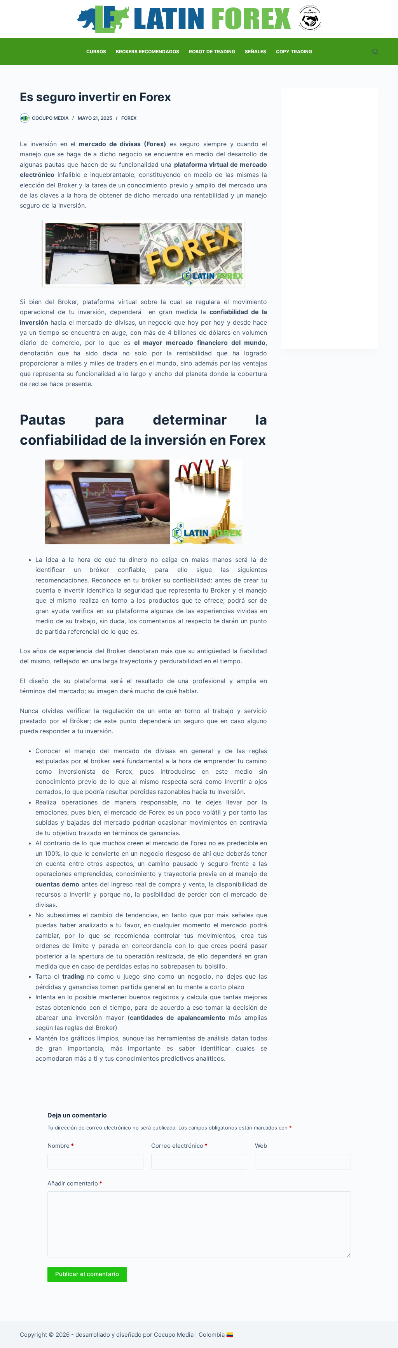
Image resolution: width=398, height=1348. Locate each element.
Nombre (60, 1145)
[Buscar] (375, 51)
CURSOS (96, 51)
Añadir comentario (74, 1183)
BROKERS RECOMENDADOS (147, 51)
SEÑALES (255, 51)
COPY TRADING (294, 51)
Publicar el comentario (87, 1274)
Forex (128, 118)
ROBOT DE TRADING (212, 51)
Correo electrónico (179, 1145)
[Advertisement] (330, 218)
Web (261, 1145)
